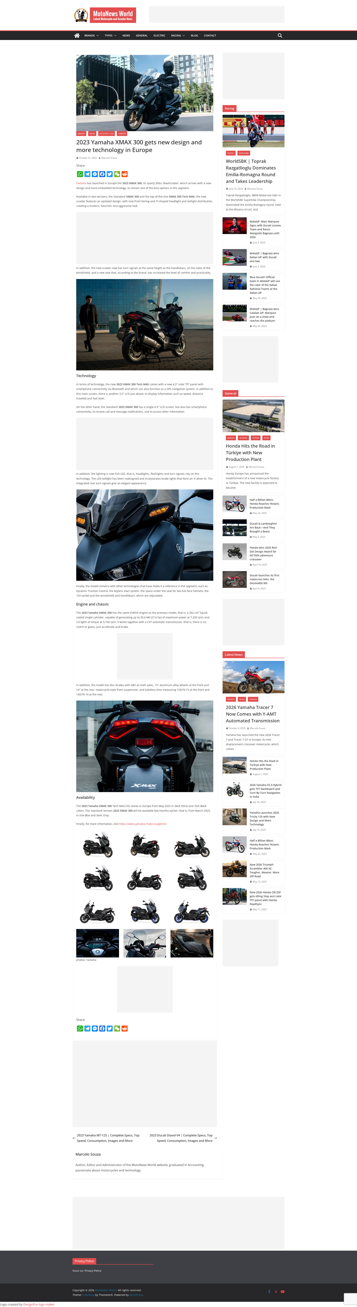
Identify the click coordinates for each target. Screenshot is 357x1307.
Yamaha (122, 133)
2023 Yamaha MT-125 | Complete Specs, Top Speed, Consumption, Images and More (108, 1138)
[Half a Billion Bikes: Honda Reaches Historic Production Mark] (235, 506)
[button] (97, 35)
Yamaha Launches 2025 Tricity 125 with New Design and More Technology (264, 818)
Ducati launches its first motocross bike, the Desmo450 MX (264, 579)
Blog (194, 35)
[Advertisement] (216, 14)
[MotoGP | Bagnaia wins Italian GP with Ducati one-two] (235, 260)
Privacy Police (93, 1270)
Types (108, 35)
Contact (210, 35)
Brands (89, 35)
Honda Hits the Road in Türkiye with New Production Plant (250, 452)
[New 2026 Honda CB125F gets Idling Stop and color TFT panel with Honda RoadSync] (235, 901)
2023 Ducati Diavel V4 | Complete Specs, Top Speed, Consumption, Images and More (181, 1138)
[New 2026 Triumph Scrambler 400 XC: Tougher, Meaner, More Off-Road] (235, 873)
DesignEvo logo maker (38, 1304)
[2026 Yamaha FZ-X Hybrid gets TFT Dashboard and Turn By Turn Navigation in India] (235, 793)
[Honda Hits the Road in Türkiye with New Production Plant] (253, 416)
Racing (176, 35)
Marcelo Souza (109, 157)
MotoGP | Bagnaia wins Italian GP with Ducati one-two (264, 257)
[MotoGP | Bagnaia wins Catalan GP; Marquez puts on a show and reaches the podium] (235, 317)
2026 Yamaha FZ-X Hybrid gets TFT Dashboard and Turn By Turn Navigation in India (266, 790)
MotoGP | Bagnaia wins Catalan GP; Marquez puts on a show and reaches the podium (264, 314)
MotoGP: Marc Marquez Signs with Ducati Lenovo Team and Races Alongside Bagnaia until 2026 (265, 229)
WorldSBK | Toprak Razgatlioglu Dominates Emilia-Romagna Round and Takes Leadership (251, 171)
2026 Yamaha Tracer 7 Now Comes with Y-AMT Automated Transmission (253, 714)
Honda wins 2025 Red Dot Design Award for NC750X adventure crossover (263, 553)
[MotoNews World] (77, 35)
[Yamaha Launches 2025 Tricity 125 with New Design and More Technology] (235, 821)
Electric (159, 35)
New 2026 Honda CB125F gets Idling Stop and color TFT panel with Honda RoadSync (266, 898)
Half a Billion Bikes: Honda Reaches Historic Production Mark (264, 503)
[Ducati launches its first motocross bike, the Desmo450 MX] (235, 582)
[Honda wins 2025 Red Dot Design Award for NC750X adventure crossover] (235, 556)
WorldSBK (244, 153)
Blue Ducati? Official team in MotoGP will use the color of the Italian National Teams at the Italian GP (265, 284)
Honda (255, 438)
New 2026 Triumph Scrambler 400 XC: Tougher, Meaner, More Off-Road (264, 870)
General (142, 35)
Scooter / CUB (106, 133)
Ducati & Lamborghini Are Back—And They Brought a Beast (263, 527)
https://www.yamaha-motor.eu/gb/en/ (142, 824)
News (126, 35)
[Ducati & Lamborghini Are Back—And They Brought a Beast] (235, 530)
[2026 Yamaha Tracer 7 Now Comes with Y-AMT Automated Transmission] (253, 677)
